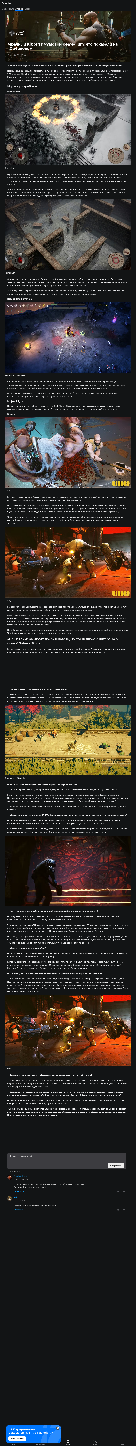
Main (4, 8)
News (11, 8)
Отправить (115, 1165)
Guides (28, 8)
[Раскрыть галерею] (68, 129)
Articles (19, 8)
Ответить (19, 1191)
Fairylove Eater (20, 1176)
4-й (15, 1197)
